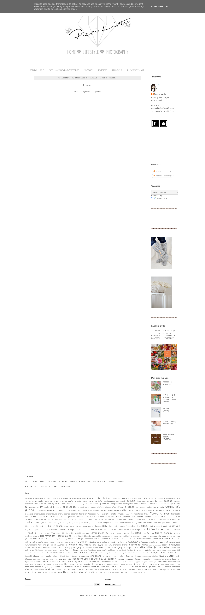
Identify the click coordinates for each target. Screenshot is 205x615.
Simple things (133, 556)
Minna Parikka (46, 539)
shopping (96, 556)
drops (150, 510)
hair (102, 517)
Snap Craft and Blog (41, 559)
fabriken (83, 514)
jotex (69, 523)
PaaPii (145, 545)
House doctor (169, 517)
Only (110, 545)
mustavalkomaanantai (147, 539)
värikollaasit (151, 570)
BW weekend (46, 507)
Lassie (42, 530)
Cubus (90, 510)
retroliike (45, 553)
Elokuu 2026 (158, 326)
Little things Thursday (47, 533)
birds (105, 503)
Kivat (66, 526)
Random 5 (131, 550)
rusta (102, 553)
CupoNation (98, 511)
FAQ (98, 514)
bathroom (29, 504)
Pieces (95, 548)
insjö (153, 520)
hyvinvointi (80, 520)
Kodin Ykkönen (75, 526)
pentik (34, 548)
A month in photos (98, 498)
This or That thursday (145, 564)
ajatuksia (150, 498)
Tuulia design (125, 567)
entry (60, 514)
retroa (36, 553)
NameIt (46, 542)
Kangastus (107, 523)
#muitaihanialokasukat (35, 499)
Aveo (139, 501)
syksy (78, 561)
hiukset (156, 517)
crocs (67, 510)
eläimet (29, 514)
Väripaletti (166, 570)
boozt (158, 504)
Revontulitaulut (57, 553)
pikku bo (29, 550)
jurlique (83, 523)
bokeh (137, 504)
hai (98, 517)
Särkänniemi (94, 562)
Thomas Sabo (163, 564)
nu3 (166, 542)
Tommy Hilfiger (48, 567)
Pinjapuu (39, 550)
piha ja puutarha (158, 547)
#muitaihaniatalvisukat (57, 499)
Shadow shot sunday (42, 556)
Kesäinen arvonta (167, 383)
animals (39, 501)
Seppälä (28, 556)
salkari (136, 553)
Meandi (145, 536)
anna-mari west (53, 501)
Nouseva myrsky (148, 542)
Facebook (92, 514)
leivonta (112, 529)
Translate (162, 199)
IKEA (139, 520)
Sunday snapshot (143, 559)
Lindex (177, 530)
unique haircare (172, 567)
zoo (139, 572)
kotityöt (113, 526)
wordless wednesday (70, 572)
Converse (41, 510)
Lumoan (126, 533)
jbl (42, 523)
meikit (169, 536)
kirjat (47, 526)
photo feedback (44, 548)
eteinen (74, 514)
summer (112, 559)
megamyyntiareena (158, 536)
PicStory (88, 548)
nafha (34, 542)
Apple (70, 501)
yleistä (90, 572)
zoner (135, 572)
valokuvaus (87, 570)
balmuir (177, 501)
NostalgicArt (134, 542)
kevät (176, 522)
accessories (124, 498)
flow (146, 514)
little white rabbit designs (75, 533)
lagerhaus (29, 530)
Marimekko (96, 536)
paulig (28, 548)
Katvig (134, 523)
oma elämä (85, 545)
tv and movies (138, 567)
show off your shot (114, 556)
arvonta (87, 501)
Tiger (172, 564)
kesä (169, 522)
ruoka (75, 552)
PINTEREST (102, 70)
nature (81, 541)
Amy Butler (29, 501)
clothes (129, 507)
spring (93, 559)
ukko (162, 567)
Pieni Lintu (160, 94)
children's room (86, 507)
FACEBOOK (89, 70)
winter (32, 572)
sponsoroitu (80, 559)
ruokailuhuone (89, 552)
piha (142, 547)
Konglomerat (88, 526)
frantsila (175, 514)
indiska (146, 520)
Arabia (78, 501)
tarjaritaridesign (149, 562)
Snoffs (52, 559)
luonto (136, 533)
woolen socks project (47, 572)
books (152, 504)
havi (134, 517)
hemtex (148, 517)
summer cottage (125, 559)
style (102, 559)
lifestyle (155, 529)
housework (41, 520)
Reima (169, 550)
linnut (29, 533)
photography (77, 548)
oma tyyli (98, 545)
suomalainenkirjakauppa (162, 559)
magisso (28, 536)
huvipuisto (68, 520)
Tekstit (159, 171)
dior (141, 511)
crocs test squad (79, 511)
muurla (177, 539)
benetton (78, 504)
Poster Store (71, 550)
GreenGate (81, 517)
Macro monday (163, 533)
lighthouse (169, 530)
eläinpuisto (39, 514)
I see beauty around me (169, 423)
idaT (113, 520)
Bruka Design (167, 504)
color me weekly (155, 507)
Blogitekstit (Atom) (91, 92)
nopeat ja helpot (117, 542)
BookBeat (145, 504)
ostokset (134, 545)
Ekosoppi (170, 511)
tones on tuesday (64, 567)
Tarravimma (162, 562)
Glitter (64, 517)
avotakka (145, 501)
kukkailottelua (127, 526)
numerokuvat (174, 542)
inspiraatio (162, 520)
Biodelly (97, 504)
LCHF (87, 530)
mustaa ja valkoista (128, 539)
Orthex (125, 545)
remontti (176, 550)
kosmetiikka (101, 526)
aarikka (115, 498)
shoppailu (84, 556)
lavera (81, 530)
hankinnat (125, 517)
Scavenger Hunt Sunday (161, 552)
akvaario (161, 499)
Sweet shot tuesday (47, 561)
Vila (122, 570)
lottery (110, 533)
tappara (138, 562)
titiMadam (29, 567)
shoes (56, 556)
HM (162, 517)
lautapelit (72, 530)
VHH (106, 570)
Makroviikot (48, 536)
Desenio (117, 511)
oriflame (117, 545)
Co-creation (140, 507)
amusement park (173, 499)
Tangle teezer (126, 562)
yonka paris (114, 572)
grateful (72, 517)
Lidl (144, 530)
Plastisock (48, 550)
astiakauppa (109, 501)
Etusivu (87, 85)
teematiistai (174, 562)
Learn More (157, 6)
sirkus (155, 556)
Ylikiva (99, 572)
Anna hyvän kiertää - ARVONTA (168, 437)
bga (83, 504)
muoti (97, 539)
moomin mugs (75, 539)
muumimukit (166, 539)
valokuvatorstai (72, 570)
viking (116, 570)
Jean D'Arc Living (52, 523)
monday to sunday (60, 539)
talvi (115, 561)
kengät (161, 523)
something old (63, 559)
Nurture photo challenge (51, 545)
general (55, 517)
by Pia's (57, 507)
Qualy (104, 550)
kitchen (58, 526)
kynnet (164, 526)
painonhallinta (155, 545)
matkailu (127, 536)
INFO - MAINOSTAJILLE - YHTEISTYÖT (64, 70)
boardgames (128, 504)
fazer (128, 514)
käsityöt (174, 526)
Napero (53, 542)
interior (32, 522)
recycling (161, 550)
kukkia (142, 526)
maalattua (149, 533)
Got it (169, 6)
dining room (130, 510)
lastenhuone (52, 530)
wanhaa (176, 570)
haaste (91, 517)
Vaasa (28, 569)
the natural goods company (107, 564)
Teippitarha (30, 564)
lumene (118, 533)
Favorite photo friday (112, 514)
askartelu (97, 501)
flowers (155, 513)
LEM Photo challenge (130, 530)
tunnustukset (89, 567)
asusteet (120, 501)
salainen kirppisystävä (122, 553)
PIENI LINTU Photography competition (118, 548)
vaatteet (50, 569)
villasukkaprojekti (134, 570)
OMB (106, 545)
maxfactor (137, 536)
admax (140, 499)
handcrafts (112, 517)
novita (159, 542)
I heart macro (93, 520)
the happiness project (78, 564)
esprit (67, 514)
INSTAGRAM (117, 70)
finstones (138, 514)
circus (108, 507)
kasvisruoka (125, 523)
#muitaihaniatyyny (77, 499)
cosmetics (50, 510)
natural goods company (66, 542)
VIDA (110, 569)
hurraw (50, 520)
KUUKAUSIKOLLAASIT (135, 70)
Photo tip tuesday (60, 548)
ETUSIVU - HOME (37, 70)
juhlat (75, 523)
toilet (38, 567)
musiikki (113, 539)
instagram (175, 520)
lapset (36, 530)
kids (27, 526)
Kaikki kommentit (164, 176)
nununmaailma (31, 545)
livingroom (97, 533)
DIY (145, 511)
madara (177, 533)
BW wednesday (32, 507)
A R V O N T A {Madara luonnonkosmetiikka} (169, 398)
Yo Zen (105, 572)
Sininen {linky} (167, 409)
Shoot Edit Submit (69, 556)
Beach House (40, 504)
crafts (60, 510)
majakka (36, 536)
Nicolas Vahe (95, 542)
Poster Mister (58, 550)
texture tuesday (54, 564)
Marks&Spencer (107, 536)
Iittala (132, 520)
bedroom (60, 503)
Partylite (175, 545)
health (140, 517)
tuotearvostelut (105, 567)
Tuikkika (78, 567)
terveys (41, 564)
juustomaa (93, 523)
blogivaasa (116, 504)
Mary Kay (118, 536)
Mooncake (89, 539)
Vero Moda (99, 570)
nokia (104, 542)
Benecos (70, 504)
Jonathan (63, 523)
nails (40, 542)
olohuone (71, 545)
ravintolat (149, 550)
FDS (132, 514)
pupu (99, 550)
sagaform (109, 553)
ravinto (139, 550)
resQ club (29, 553)
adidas (134, 498)
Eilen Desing (159, 511)
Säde (85, 562)
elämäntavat (51, 514)
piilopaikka (175, 548)
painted (166, 545)
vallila (60, 569)
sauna (143, 553)
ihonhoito (121, 520)
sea (178, 553)
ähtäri (143, 572)
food (167, 514)
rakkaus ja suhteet (117, 550)
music (105, 539)
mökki (28, 542)
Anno (64, 501)
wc (26, 572)
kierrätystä (37, 526)
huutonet (58, 520)
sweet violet (68, 562)
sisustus (166, 555)
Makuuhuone (64, 536)
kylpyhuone (155, 526)
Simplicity (147, 556)
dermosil (108, 510)
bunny (177, 504)
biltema (89, 504)
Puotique (92, 550)
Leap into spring (98, 530)
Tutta (117, 567)
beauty (51, 504)
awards (153, 501)
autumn (131, 501)
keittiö (152, 522)
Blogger (121, 595)
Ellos (177, 511)
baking (168, 501)
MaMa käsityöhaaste (82, 536)
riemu (68, 553)
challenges (70, 507)
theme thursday (126, 564)
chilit (100, 507)
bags (160, 501)
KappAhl (116, 523)
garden (44, 517)
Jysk (100, 523)
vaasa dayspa (39, 569)
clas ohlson (117, 507)
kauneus (142, 523)
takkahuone (106, 562)
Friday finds (32, 517)
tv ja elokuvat (153, 567)
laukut (63, 530)
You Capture (126, 572)
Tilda (178, 564)
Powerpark (83, 550)
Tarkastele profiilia (162, 111)
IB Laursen (106, 520)
